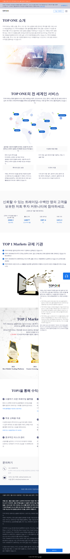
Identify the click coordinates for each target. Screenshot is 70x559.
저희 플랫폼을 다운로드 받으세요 (12, 408)
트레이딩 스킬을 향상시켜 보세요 (12, 430)
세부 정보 (42, 6)
